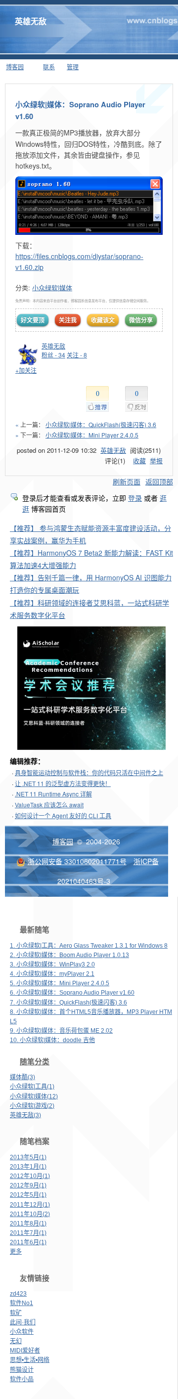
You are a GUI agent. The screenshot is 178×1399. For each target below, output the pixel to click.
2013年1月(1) (28, 1166)
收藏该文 (103, 319)
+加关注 (26, 370)
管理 (73, 66)
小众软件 (22, 1331)
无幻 (16, 1341)
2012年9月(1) (28, 1185)
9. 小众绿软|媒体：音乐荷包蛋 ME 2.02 (61, 1030)
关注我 (68, 319)
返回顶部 (159, 481)
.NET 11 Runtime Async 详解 (53, 793)
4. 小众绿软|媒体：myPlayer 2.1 (52, 973)
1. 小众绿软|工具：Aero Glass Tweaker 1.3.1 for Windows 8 (89, 945)
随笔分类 (34, 1062)
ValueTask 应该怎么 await (49, 804)
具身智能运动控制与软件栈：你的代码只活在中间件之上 (89, 772)
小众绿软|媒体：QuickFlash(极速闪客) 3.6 (100, 424)
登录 (135, 498)
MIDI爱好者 (25, 1350)
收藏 (139, 460)
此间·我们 (23, 1322)
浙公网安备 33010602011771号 (77, 861)
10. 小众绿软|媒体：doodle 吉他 (52, 1040)
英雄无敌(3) (25, 1115)
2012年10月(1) (30, 1176)
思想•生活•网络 (29, 1359)
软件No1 (21, 1303)
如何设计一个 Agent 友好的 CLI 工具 (63, 815)
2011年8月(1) (28, 1223)
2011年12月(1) (30, 1204)
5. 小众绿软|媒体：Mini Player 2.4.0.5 (59, 983)
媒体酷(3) (22, 1077)
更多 (16, 1251)
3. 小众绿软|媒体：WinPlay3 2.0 (52, 964)
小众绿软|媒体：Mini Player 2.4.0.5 (91, 435)
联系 (49, 66)
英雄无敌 (30, 21)
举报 (156, 460)
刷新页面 (126, 481)
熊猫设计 (22, 1369)
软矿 (16, 1313)
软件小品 (22, 1379)
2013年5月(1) (28, 1157)
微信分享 (141, 319)
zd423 (18, 1293)
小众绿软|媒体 (52, 287)
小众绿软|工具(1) (32, 1086)
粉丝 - (53, 354)
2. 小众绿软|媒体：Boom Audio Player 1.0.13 (69, 955)
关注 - (77, 354)
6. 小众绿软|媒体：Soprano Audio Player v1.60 (72, 992)
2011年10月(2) (30, 1214)
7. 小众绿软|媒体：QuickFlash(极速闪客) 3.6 (68, 1002)
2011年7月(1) (28, 1232)
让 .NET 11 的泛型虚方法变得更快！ (63, 783)
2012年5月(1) (28, 1194)
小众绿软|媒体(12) (34, 1096)
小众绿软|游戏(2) (32, 1105)
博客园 (15, 66)
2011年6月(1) (28, 1242)
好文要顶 (32, 319)
